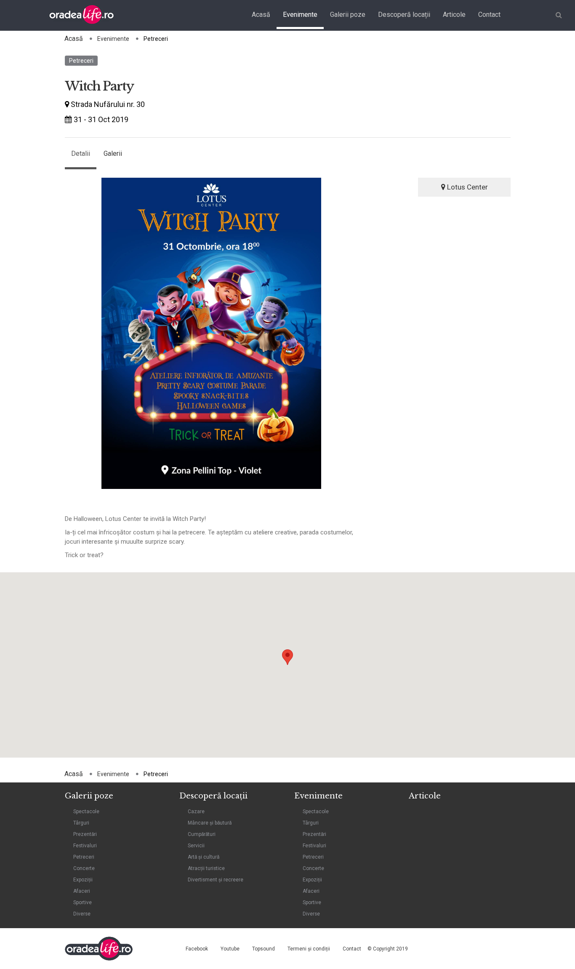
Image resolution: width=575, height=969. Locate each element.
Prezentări (85, 834)
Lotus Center (466, 187)
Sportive (82, 902)
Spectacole (86, 811)
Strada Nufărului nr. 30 (107, 104)
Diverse (82, 914)
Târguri (81, 823)
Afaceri (81, 891)
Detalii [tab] (80, 153)
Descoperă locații (404, 15)
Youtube (230, 949)
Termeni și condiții (309, 949)
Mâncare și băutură (210, 823)
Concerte (84, 868)
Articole (454, 15)
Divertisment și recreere (215, 880)
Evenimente (300, 15)
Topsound (263, 949)
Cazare (196, 811)
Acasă (261, 15)
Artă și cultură (203, 857)
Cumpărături (202, 834)
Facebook (197, 949)
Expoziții (83, 880)
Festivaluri (85, 846)
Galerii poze (347, 15)
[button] (287, 657)
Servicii (196, 846)
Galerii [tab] (113, 153)
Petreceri (81, 60)
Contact (489, 15)
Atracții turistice (206, 868)
